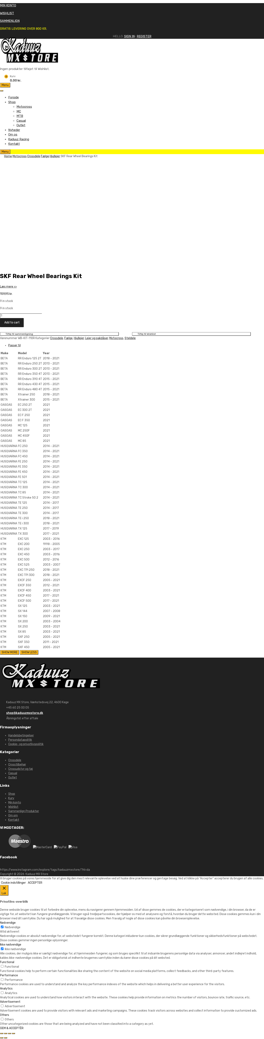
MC (18, 111)
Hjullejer (55, 156)
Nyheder (14, 130)
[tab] (136, 345)
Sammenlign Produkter (23, 811)
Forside (13, 97)
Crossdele (33, 156)
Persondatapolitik (20, 740)
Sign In (129, 36)
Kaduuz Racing (18, 139)
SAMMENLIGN (10, 21)
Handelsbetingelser (21, 735)
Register (144, 36)
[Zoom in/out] (13, 1033)
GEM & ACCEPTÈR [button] (12, 1028)
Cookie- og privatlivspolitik (26, 744)
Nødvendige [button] (8, 923)
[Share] (5, 1033)
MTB (19, 116)
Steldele (130, 338)
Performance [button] (9, 975)
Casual (21, 121)
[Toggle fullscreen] (9, 1033)
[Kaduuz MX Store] (30, 61)
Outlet (20, 125)
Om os (12, 134)
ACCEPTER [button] (35, 883)
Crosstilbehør (17, 764)
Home (8, 156)
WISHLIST (7, 13)
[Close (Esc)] (1, 1033)
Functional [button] (7, 962)
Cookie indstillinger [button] (13, 883)
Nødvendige (12, 927)
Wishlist (13, 807)
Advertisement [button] (10, 1002)
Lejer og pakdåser (96, 338)
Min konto (14, 802)
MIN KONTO (8, 5)
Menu (5, 85)
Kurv (11, 798)
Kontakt (14, 144)
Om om (13, 815)
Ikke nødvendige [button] (10, 944)
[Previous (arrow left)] (1, 1037)
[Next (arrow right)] (5, 1037)
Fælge (45, 156)
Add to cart (12, 322)
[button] (8, 286)
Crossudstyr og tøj (20, 769)
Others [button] (4, 1015)
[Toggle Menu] (1, 90)
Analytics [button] (6, 988)
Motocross (24, 106)
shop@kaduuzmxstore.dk (24, 713)
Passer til (14, 345)
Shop (12, 102)
